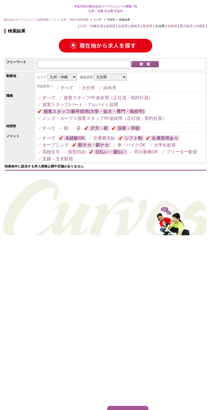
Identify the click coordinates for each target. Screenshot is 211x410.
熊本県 (147, 26)
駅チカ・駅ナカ (93, 145)
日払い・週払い (110, 151)
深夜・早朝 (129, 128)
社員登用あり (165, 138)
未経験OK (75, 138)
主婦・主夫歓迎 (57, 158)
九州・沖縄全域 (91, 26)
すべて (67, 87)
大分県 (97, 19)
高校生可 (51, 151)
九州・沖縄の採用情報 (75, 19)
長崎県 (135, 26)
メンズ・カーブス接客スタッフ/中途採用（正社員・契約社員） (104, 118)
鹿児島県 (186, 26)
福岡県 (110, 26)
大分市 (88, 87)
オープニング (55, 145)
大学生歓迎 (165, 145)
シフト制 (133, 138)
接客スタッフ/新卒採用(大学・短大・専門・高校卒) (94, 111)
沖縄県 (200, 26)
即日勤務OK (146, 151)
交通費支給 (104, 138)
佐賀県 (123, 26)
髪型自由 (77, 151)
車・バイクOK (131, 145)
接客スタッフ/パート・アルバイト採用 (80, 104)
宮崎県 (172, 26)
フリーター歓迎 (181, 151)
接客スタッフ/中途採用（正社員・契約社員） (108, 97)
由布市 (109, 87)
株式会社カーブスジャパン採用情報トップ (30, 19)
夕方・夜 (99, 128)
